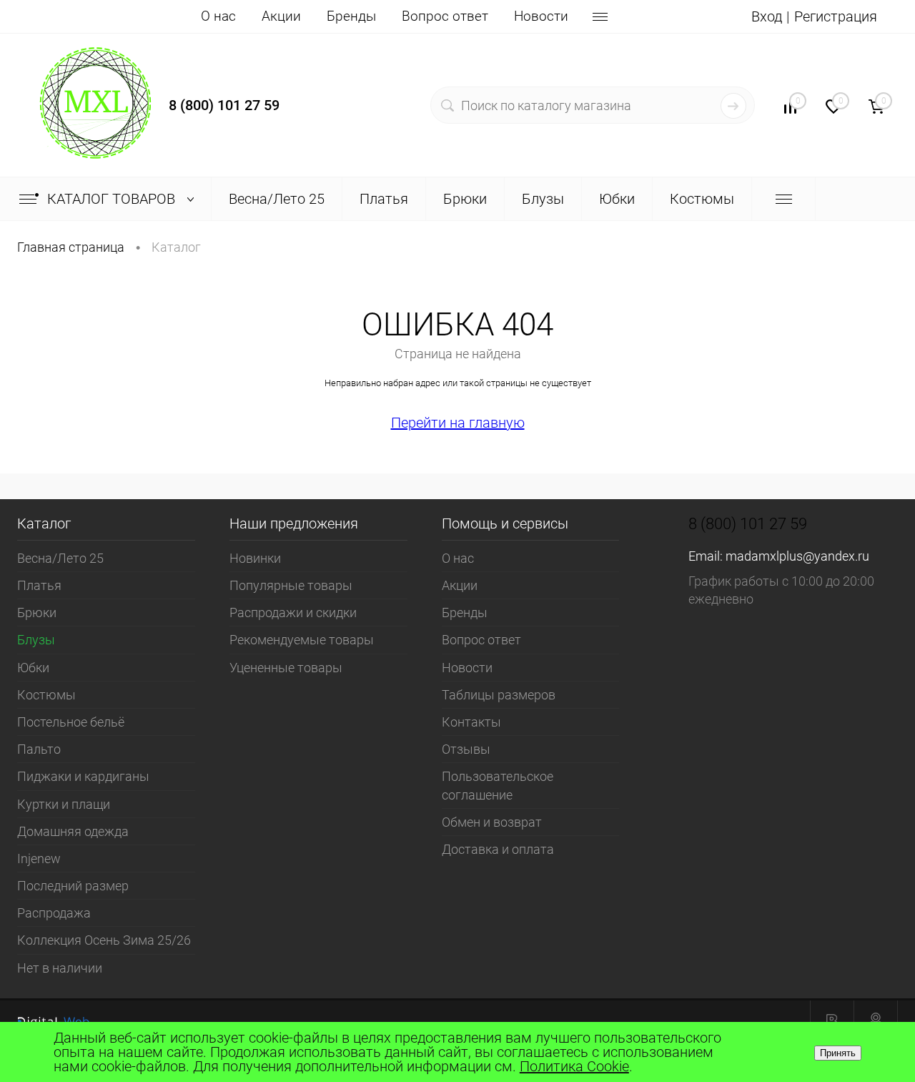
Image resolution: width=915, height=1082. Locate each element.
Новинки (255, 558)
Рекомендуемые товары (301, 639)
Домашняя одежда (73, 831)
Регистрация (835, 16)
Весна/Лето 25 (60, 558)
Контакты (471, 721)
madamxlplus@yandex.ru (797, 556)
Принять (838, 1053)
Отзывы (466, 749)
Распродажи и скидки (293, 612)
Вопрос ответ (445, 16)
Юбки (33, 667)
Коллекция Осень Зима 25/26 (104, 940)
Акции (281, 16)
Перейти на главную (458, 422)
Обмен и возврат (492, 822)
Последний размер (73, 885)
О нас (218, 16)
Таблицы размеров (498, 694)
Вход (766, 16)
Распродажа (54, 912)
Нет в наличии (59, 967)
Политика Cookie (574, 1066)
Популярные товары (290, 585)
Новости (541, 16)
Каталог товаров (113, 198)
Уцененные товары (285, 667)
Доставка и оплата (498, 849)
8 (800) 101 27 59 (224, 105)
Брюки (36, 612)
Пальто (39, 749)
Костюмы (46, 694)
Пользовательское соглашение (497, 785)
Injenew (39, 858)
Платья (39, 585)
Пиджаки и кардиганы (83, 776)
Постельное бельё (70, 721)
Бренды (351, 16)
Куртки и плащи (63, 804)
